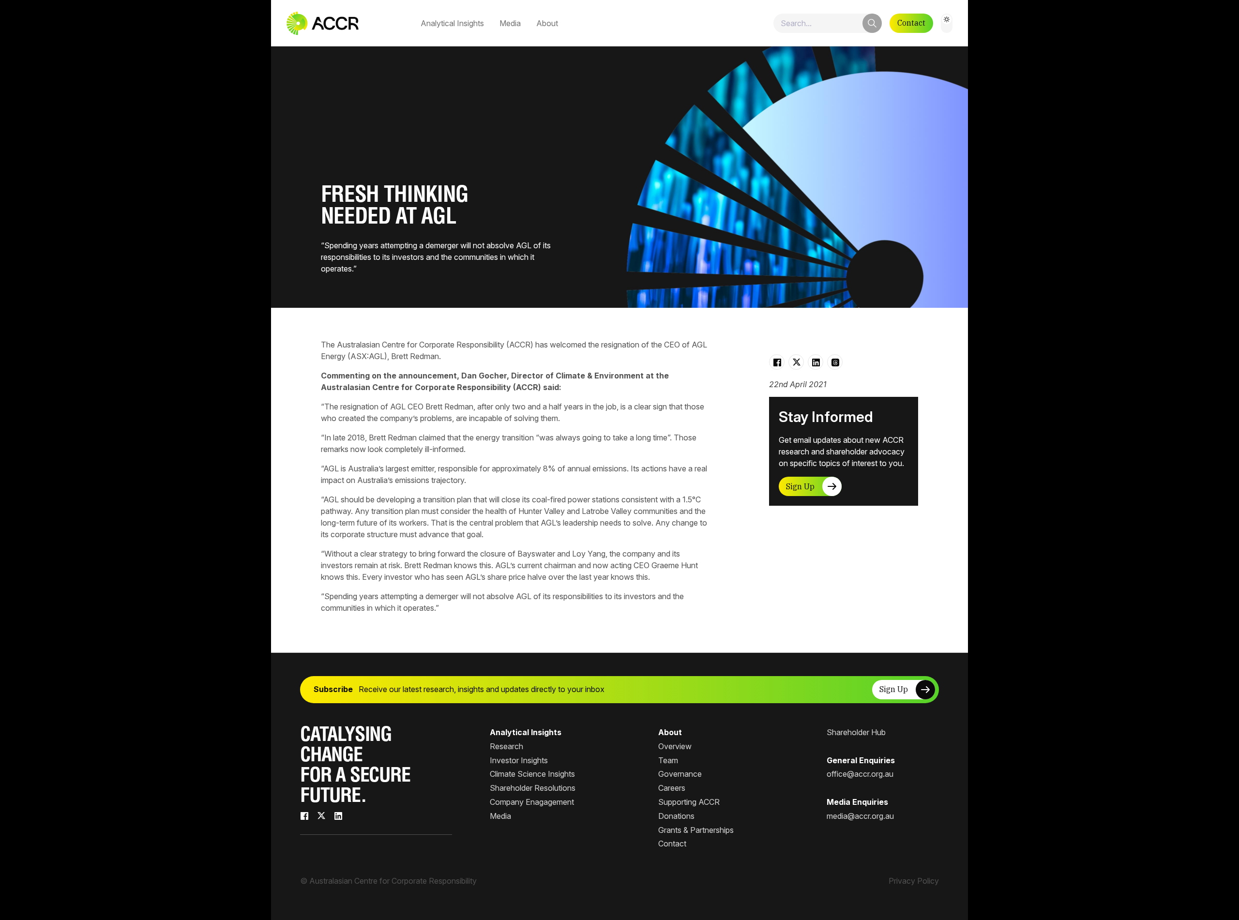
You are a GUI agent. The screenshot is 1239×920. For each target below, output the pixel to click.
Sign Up (800, 486)
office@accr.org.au (860, 774)
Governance (680, 774)
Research (506, 746)
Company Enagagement (532, 802)
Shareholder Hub (856, 732)
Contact (911, 23)
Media (510, 23)
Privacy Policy (914, 881)
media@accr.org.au (860, 816)
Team (668, 760)
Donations (676, 816)
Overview (675, 746)
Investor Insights (519, 760)
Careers (671, 788)
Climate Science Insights (532, 774)
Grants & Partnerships (696, 830)
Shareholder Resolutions (532, 788)
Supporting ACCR (689, 802)
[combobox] (827, 23)
